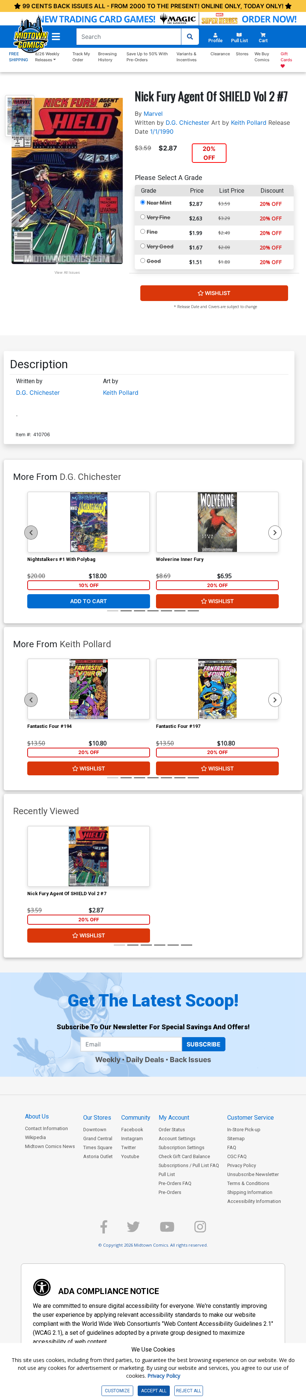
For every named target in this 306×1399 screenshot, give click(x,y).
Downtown (94, 1129)
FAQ (231, 1147)
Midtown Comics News (50, 1146)
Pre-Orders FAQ (175, 1183)
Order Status (172, 1129)
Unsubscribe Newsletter (253, 1174)
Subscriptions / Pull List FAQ (189, 1165)
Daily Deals (145, 1059)
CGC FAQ (237, 1156)
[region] (31, 532)
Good (154, 261)
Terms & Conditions (248, 1183)
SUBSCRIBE (204, 1044)
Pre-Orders (170, 1192)
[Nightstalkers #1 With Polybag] (88, 522)
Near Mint (159, 202)
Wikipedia (35, 1137)
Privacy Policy (241, 1165)
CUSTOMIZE (117, 1390)
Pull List (167, 1174)
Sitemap (236, 1138)
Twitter (128, 1147)
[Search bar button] (190, 36)
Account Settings (177, 1138)
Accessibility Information (254, 1201)
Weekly (108, 1059)
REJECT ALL (188, 1390)
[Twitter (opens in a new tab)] (133, 1230)
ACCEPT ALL (153, 1390)
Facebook (132, 1129)
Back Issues (190, 1059)
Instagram (132, 1138)
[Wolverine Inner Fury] (217, 522)
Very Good (160, 246)
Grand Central (97, 1138)
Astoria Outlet (98, 1156)
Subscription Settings (181, 1147)
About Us (37, 1116)
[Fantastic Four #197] (217, 689)
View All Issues (67, 272)
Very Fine (158, 217)
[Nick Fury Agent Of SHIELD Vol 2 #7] (88, 856)
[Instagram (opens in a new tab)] (200, 1230)
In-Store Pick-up (243, 1129)
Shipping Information (249, 1192)
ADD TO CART (88, 601)
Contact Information (46, 1128)
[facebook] (103, 1230)
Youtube (130, 1156)
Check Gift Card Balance (184, 1156)
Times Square (97, 1147)
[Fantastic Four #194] (88, 689)
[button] (56, 36)
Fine (152, 232)
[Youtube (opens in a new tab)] (167, 1230)
